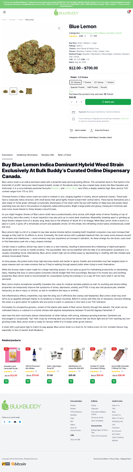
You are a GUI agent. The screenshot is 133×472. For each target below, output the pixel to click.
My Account (116, 431)
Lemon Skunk (71, 188)
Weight (73, 77)
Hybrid (20, 20)
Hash (72, 418)
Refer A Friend (117, 418)
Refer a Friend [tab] (64, 155)
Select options (28, 381)
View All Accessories (99, 436)
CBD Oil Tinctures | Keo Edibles (33, 367)
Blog (113, 412)
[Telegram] (20, 422)
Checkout (115, 428)
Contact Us (116, 415)
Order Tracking (118, 437)
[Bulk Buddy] (66, 12)
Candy (93, 405)
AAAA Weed (99, 33)
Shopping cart (117, 421)
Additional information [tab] (27, 155)
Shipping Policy (125, 459)
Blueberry (55, 188)
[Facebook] (4, 422)
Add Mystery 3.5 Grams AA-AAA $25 (76, 367)
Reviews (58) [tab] (48, 155)
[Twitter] (9, 422)
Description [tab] (7, 155)
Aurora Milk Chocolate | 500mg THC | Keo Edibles (120, 368)
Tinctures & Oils (97, 417)
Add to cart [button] (6, 381)
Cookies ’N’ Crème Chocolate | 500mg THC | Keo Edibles (97, 368)
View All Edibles (97, 421)
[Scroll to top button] (128, 460)
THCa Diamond (76, 412)
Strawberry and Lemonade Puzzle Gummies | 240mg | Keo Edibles (11, 369)
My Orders (116, 434)
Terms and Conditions (101, 459)
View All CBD (75, 439)
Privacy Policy (114, 459)
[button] (59, 28)
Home (4, 20)
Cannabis (12, 20)
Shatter (73, 405)
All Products (86, 33)
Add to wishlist (71, 130)
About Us (115, 405)
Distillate (73, 415)
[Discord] (14, 422)
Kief (71, 421)
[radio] (75, 82)
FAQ (113, 408)
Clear (71, 91)
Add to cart (109, 102)
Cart (113, 425)
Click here (125, 118)
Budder (73, 408)
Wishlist (115, 440)
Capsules (94, 408)
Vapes (72, 425)
